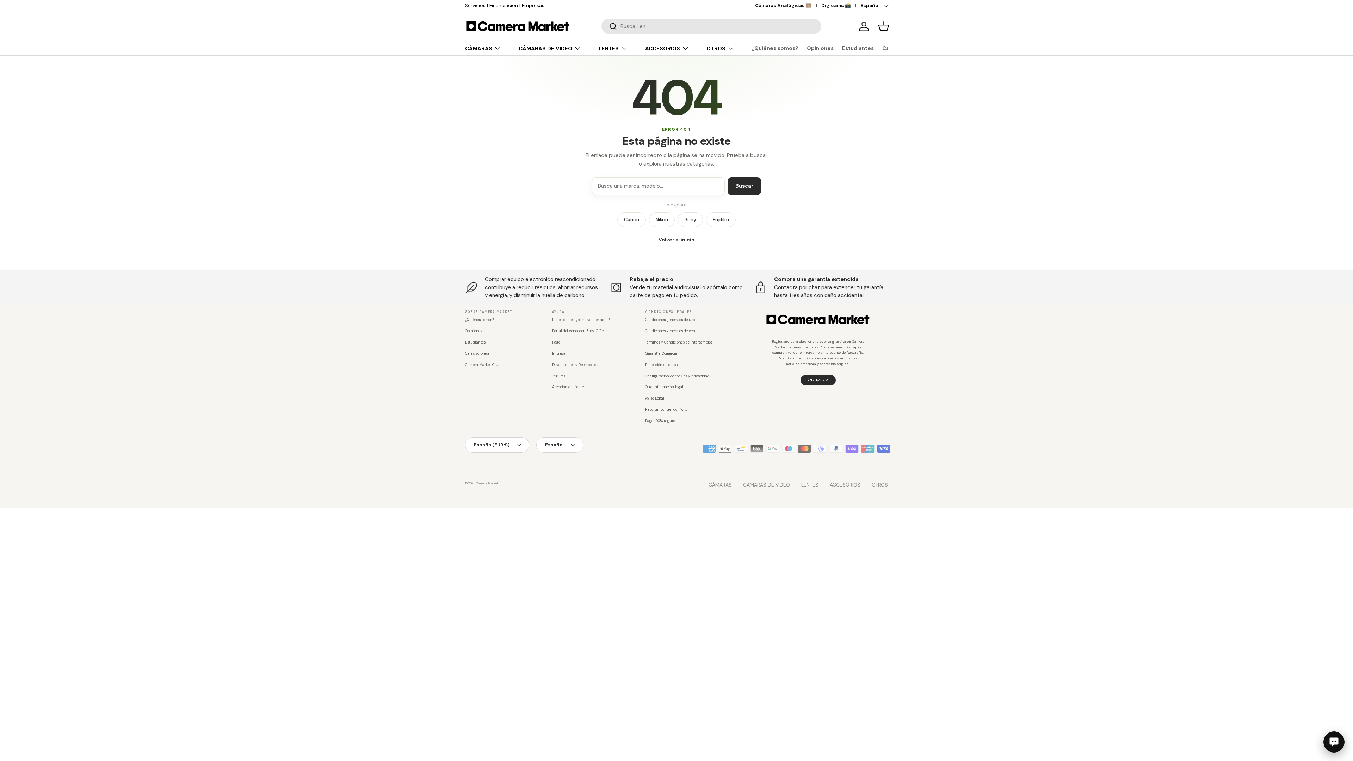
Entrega (559, 353)
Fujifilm (721, 219)
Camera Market (487, 483)
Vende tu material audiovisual (665, 287)
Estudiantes (858, 48)
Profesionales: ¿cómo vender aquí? (581, 319)
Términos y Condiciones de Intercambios (678, 342)
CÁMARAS (478, 48)
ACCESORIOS (662, 48)
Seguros (558, 376)
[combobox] (711, 26)
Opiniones (820, 48)
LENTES (609, 48)
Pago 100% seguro (660, 421)
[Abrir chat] (1334, 742)
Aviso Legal (654, 398)
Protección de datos (661, 365)
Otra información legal (664, 387)
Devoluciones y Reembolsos (575, 365)
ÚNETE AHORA (818, 380)
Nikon (662, 219)
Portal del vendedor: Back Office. (579, 331)
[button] (883, 26)
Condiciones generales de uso (670, 319)
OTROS (715, 48)
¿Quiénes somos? (774, 48)
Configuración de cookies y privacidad (677, 376)
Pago (556, 342)
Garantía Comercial (661, 353)
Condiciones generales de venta (672, 331)
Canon (631, 219)
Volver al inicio (676, 239)
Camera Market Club (482, 365)
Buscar (744, 186)
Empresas (533, 5)
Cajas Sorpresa (477, 353)
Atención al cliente (568, 387)
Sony (690, 219)
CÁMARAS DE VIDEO (545, 48)
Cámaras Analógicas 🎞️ (783, 5)
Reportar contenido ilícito (666, 409)
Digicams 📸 (836, 5)
